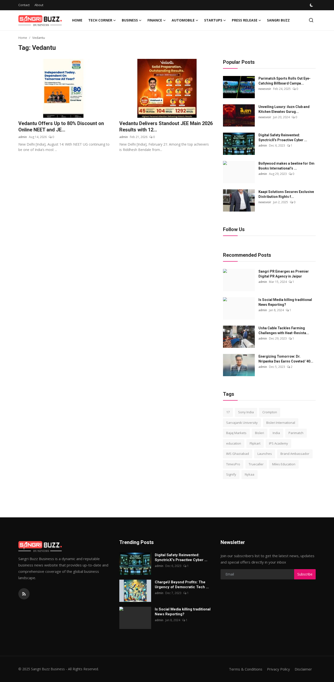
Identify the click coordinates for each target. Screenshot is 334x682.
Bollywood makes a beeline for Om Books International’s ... (286, 165)
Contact (24, 5)
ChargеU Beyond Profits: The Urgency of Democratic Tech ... (182, 584)
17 (228, 412)
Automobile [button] (183, 20)
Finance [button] (154, 20)
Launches (264, 453)
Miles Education (283, 464)
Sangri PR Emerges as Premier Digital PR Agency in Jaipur (283, 273)
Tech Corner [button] (100, 20)
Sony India (246, 412)
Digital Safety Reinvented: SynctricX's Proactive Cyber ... (282, 137)
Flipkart (255, 443)
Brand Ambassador (294, 453)
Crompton (269, 412)
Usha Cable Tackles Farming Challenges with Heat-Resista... (283, 330)
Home (77, 20)
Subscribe (304, 574)
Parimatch (296, 433)
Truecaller (256, 464)
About (38, 5)
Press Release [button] (244, 20)
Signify (231, 474)
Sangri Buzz (278, 20)
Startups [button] (213, 20)
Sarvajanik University (242, 422)
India (276, 433)
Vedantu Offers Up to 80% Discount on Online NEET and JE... (61, 126)
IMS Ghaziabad (237, 453)
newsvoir (264, 89)
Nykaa (249, 474)
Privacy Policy (278, 669)
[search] (311, 20)
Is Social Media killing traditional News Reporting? (285, 302)
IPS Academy (278, 443)
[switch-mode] (312, 5)
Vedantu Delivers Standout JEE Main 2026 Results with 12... (166, 126)
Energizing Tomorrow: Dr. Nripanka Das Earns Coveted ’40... (285, 358)
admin (22, 137)
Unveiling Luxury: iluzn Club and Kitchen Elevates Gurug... (284, 109)
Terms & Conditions (245, 669)
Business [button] (130, 20)
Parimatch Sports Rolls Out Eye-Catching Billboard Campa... (284, 80)
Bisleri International (280, 422)
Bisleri (259, 433)
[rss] (24, 593)
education (233, 443)
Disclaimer (303, 669)
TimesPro (233, 464)
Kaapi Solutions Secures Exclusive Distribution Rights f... (286, 194)
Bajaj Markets (236, 433)
